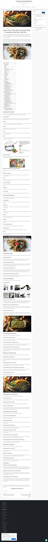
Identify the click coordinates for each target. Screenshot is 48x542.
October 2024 (4, 505)
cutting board (8, 229)
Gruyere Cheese (7, 68)
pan (24, 216)
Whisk (5, 76)
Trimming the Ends (7, 96)
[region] (9, 537)
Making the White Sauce (7, 91)
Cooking (3, 516)
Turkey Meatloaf (35, 22)
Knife (5, 80)
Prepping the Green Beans (7, 95)
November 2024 (4, 504)
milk (5, 137)
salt (5, 179)
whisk (6, 211)
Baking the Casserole (6, 104)
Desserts (3, 519)
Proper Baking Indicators (7, 106)
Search (34, 11)
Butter (5, 66)
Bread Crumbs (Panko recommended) (9, 69)
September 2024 (4, 507)
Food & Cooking (4, 524)
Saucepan (6, 75)
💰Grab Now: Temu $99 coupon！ (17, 488)
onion (22, 36)
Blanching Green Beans (7, 87)
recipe (23, 35)
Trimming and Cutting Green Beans (8, 84)
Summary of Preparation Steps (8, 108)
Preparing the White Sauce (8, 83)
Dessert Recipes (4, 518)
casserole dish (9, 41)
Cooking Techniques (6, 85)
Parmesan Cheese (7, 70)
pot (5, 312)
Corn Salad (34, 18)
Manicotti (34, 23)
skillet (25, 300)
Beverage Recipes (4, 512)
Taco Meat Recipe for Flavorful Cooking (38, 25)
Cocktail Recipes (4, 515)
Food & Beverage (4, 522)
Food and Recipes (4, 530)
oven (6, 450)
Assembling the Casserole (7, 98)
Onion (17, 34)
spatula (8, 216)
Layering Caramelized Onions (8, 99)
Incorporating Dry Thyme (7, 94)
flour (20, 269)
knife (7, 233)
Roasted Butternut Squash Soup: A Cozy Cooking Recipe (38, 20)
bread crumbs (6, 170)
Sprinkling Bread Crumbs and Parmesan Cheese (10, 103)
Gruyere (13, 36)
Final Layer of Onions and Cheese (8, 102)
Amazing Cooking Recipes (24, 1)
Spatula (6, 77)
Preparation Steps (6, 81)
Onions (6, 65)
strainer (5, 221)
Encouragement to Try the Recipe (8, 109)
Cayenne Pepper (7, 71)
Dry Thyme (6, 73)
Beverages (3, 513)
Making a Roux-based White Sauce (9, 86)
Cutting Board (6, 79)
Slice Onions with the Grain (8, 89)
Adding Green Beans (7, 100)
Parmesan (8, 442)
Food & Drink (4, 525)
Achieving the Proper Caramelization (9, 90)
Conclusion (5, 107)
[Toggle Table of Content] (14, 63)
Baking (3, 510)
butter (6, 128)
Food (3, 521)
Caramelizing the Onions (7, 82)
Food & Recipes (4, 527)
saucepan (11, 206)
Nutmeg (6, 72)
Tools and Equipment (6, 74)
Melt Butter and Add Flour (8, 92)
